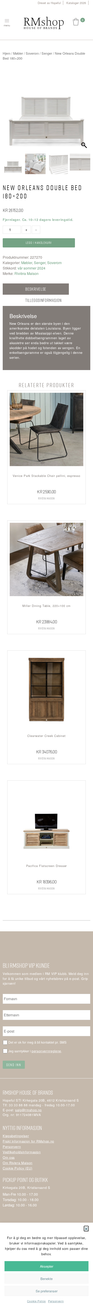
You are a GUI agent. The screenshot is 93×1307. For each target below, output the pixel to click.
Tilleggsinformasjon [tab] (43, 300)
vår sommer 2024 (31, 268)
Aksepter (46, 1266)
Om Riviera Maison (18, 1162)
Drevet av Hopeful (49, 3)
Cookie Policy (36, 1301)
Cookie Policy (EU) (18, 1168)
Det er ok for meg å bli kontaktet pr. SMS (37, 1042)
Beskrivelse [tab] (35, 289)
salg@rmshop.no (28, 1109)
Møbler (18, 53)
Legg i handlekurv (39, 242)
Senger (47, 53)
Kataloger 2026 (76, 3)
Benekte (46, 1278)
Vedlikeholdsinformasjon (22, 1152)
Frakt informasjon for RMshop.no (28, 1141)
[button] (86, 1228)
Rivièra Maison (26, 273)
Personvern (56, 1301)
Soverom (32, 53)
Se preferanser (47, 1291)
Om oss (9, 1157)
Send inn (13, 1064)
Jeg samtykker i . (35, 1051)
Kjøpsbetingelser (16, 1135)
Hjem (6, 53)
